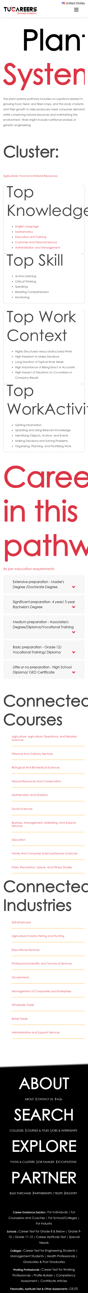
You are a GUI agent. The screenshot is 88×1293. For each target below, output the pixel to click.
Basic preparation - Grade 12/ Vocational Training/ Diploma (37, 649)
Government (20, 977)
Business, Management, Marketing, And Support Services (44, 824)
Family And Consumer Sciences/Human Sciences (45, 853)
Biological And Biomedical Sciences (36, 767)
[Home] (20, 10)
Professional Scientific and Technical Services (42, 963)
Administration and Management (37, 247)
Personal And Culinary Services (32, 753)
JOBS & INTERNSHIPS (64, 1130)
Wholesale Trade (23, 1004)
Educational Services (26, 949)
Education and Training (30, 237)
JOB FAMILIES (46, 1162)
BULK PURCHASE (21, 1193)
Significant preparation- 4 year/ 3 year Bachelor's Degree (44, 604)
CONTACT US (44, 1099)
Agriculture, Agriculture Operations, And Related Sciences (44, 738)
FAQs (58, 1099)
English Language (27, 226)
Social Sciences (22, 808)
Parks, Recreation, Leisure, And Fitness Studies (42, 867)
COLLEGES (17, 1130)
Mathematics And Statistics (30, 795)
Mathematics (24, 231)
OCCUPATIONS (66, 1162)
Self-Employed (21, 922)
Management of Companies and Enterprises (41, 991)
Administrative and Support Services (36, 1032)
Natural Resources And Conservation (36, 781)
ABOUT (29, 1099)
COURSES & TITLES (37, 1130)
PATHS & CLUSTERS (22, 1162)
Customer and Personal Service (36, 242)
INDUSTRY (71, 1193)
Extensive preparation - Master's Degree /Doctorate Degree (38, 584)
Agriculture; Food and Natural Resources (30, 175)
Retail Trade (20, 1018)
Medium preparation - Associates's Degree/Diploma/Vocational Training (43, 624)
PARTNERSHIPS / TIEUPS (48, 1193)
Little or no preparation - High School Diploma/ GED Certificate (42, 669)
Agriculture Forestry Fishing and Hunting (38, 936)
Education (19, 839)
